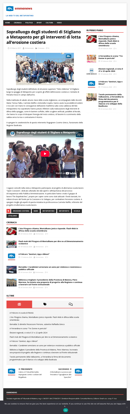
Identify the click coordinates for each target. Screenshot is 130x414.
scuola (77, 211)
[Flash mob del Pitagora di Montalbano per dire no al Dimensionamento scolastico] (11, 246)
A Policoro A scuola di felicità (21, 313)
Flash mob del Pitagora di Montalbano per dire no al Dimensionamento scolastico (51, 242)
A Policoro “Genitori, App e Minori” (34, 254)
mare (36, 211)
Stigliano (12, 216)
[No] (127, 407)
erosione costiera (21, 211)
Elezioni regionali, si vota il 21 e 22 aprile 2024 (28, 332)
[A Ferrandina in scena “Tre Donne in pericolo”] (91, 61)
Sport (39, 23)
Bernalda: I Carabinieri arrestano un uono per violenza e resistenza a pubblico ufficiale (50, 268)
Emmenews (29, 48)
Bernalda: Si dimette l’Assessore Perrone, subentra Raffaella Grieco (37, 324)
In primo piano (94, 30)
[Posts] (19, 304)
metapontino (48, 211)
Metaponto (64, 211)
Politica (29, 23)
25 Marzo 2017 (15, 48)
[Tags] (45, 304)
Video (59, 23)
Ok (65, 410)
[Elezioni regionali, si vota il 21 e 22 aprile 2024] (91, 74)
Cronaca (17, 23)
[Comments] (71, 304)
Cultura (49, 23)
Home (7, 23)
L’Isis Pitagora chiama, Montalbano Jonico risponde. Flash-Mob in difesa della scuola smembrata (48, 229)
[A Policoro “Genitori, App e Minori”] (11, 259)
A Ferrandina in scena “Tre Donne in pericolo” (28, 328)
